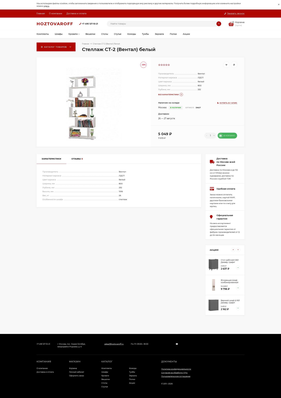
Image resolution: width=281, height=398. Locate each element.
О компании (55, 13)
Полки (132, 379)
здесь (46, 6)
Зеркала (133, 376)
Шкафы (104, 372)
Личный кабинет (76, 372)
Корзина (73, 368)
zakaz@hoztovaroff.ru (114, 344)
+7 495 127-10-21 (90, 23)
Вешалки (105, 379)
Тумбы (132, 372)
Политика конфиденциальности (176, 369)
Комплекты (106, 368)
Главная (40, 13)
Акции (132, 383)
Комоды (132, 368)
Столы (104, 383)
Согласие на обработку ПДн (174, 373)
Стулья (104, 387)
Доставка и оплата (76, 13)
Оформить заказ (76, 376)
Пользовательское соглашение (175, 376)
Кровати (105, 376)
